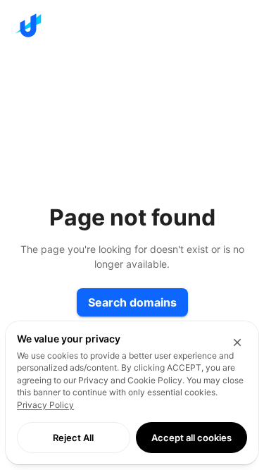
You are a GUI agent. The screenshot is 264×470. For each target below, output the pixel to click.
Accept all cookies (191, 437)
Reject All (73, 437)
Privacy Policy (45, 405)
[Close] (237, 342)
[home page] (132, 25)
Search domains (132, 302)
